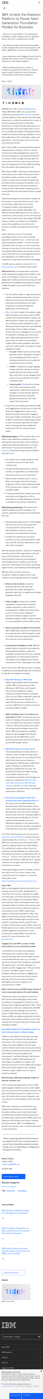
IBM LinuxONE (22, 786)
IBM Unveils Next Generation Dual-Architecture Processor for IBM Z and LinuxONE (16, 1251)
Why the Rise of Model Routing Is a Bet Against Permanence (15, 1211)
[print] (12, 102)
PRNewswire (30, 109)
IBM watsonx (26, 114)
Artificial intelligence (9, 1187)
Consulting (22, 1190)
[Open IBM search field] (39, 2)
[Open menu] (4, 8)
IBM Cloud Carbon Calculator (17, 749)
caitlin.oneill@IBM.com (11, 1164)
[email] (16, 102)
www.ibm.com (7, 939)
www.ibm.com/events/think (13, 837)
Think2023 (10, 1190)
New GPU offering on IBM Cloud (19, 679)
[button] (13, 1176)
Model (24, 384)
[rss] (19, 102)
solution (5, 450)
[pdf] (22, 102)
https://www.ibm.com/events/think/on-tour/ (19, 881)
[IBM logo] (6, 2)
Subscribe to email (11, 1176)
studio (11, 312)
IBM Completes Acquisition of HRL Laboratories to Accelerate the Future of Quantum (16, 1230)
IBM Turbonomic (17, 783)
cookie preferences (9, 1386)
